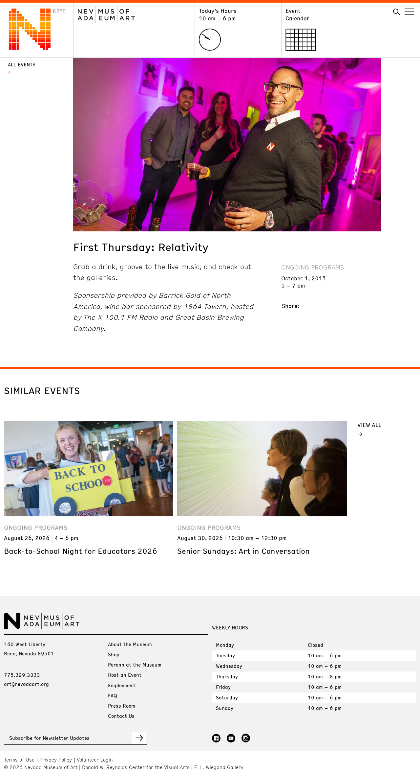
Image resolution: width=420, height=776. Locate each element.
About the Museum (130, 644)
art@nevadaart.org (26, 684)
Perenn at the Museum (134, 665)
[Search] (396, 12)
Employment (122, 685)
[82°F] (35, 48)
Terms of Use (19, 760)
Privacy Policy (55, 760)
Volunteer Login (95, 760)
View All (369, 424)
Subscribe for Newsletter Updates (49, 738)
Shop (113, 654)
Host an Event (124, 675)
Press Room (121, 706)
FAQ (112, 695)
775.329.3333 (22, 674)
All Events (21, 64)
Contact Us (121, 716)
